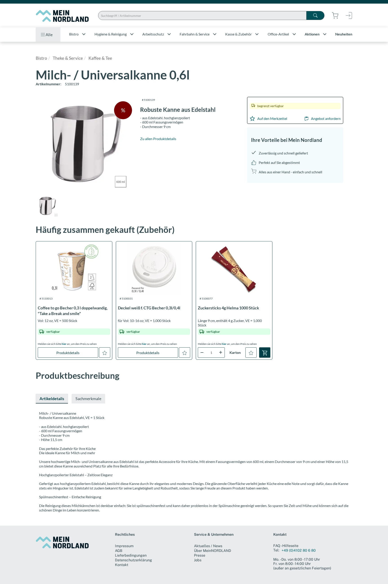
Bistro (41, 58)
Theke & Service (68, 58)
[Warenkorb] (264, 352)
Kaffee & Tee (100, 58)
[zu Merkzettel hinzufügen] (104, 352)
